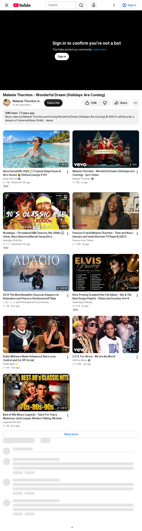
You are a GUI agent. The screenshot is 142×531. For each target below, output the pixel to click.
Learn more (99, 49)
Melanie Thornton (25, 101)
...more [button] (48, 120)
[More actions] (135, 103)
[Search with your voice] (93, 5)
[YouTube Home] (21, 5)
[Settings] (114, 5)
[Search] (81, 5)
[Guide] (6, 5)
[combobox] (61, 5)
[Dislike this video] (105, 103)
